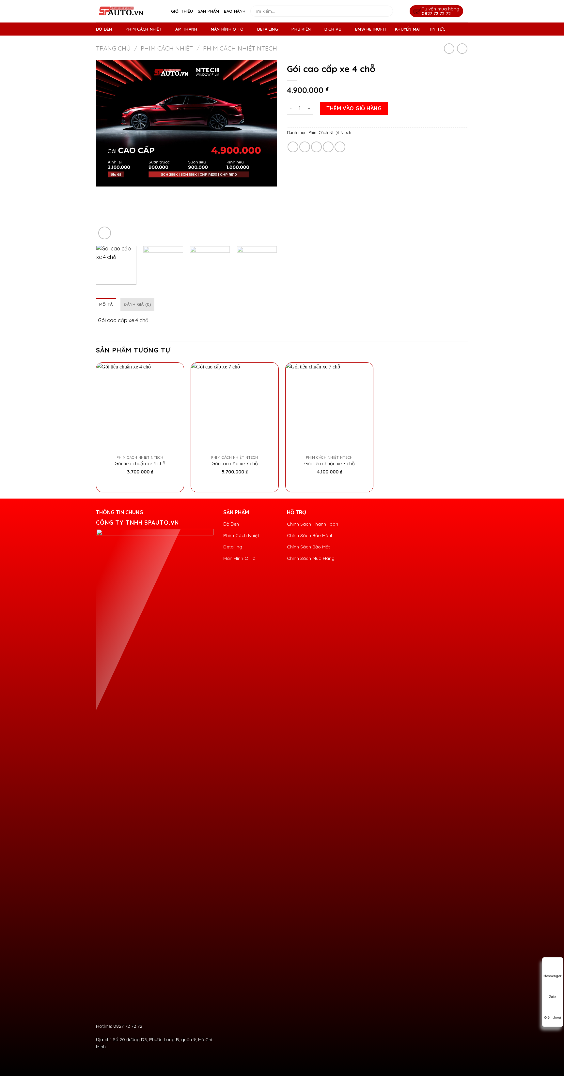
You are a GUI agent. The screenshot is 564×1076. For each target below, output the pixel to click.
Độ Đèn (104, 29)
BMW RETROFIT (370, 29)
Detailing (267, 29)
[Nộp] (386, 11)
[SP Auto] (128, 11)
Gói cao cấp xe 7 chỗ (235, 464)
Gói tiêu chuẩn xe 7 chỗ (329, 464)
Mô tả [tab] (106, 304)
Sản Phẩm (208, 11)
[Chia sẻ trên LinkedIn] (340, 147)
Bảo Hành (235, 11)
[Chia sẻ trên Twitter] (304, 147)
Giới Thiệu (182, 11)
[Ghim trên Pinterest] (328, 147)
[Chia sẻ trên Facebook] (293, 147)
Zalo (552, 997)
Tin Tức (437, 29)
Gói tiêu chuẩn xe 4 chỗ (140, 464)
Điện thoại (552, 1017)
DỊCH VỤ (333, 29)
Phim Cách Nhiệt (144, 29)
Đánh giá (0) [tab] (137, 304)
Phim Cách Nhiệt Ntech (240, 48)
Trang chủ (113, 48)
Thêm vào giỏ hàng (354, 108)
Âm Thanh (186, 29)
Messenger (552, 976)
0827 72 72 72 (436, 13)
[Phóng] (104, 233)
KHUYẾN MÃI (407, 29)
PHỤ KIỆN (301, 29)
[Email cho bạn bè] (316, 147)
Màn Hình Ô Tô (227, 29)
